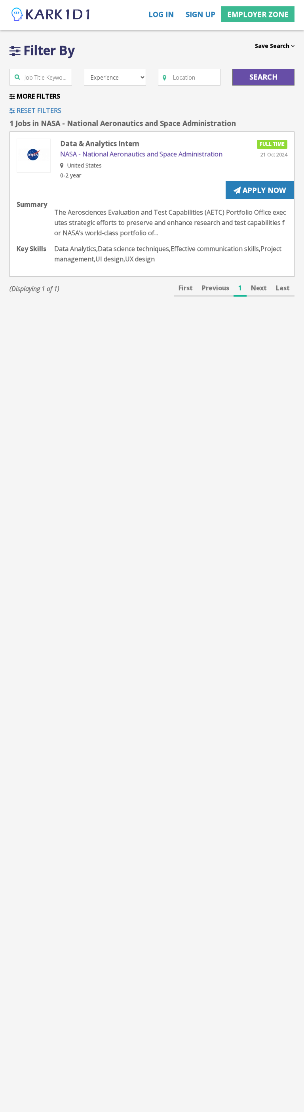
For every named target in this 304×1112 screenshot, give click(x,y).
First (186, 288)
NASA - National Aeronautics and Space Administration (141, 154)
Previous (215, 288)
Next (259, 288)
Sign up (200, 14)
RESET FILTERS (38, 110)
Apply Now (263, 190)
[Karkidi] (51, 15)
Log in (161, 14)
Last (283, 288)
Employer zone (258, 14)
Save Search (273, 46)
